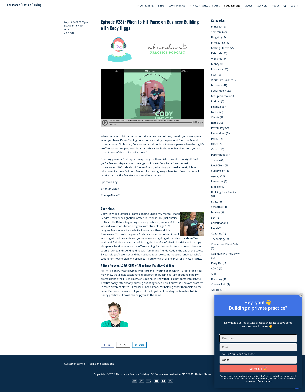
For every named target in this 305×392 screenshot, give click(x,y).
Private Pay (220, 128)
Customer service (74, 363)
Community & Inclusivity (225, 256)
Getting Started (222, 48)
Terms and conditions (101, 363)
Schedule (219, 207)
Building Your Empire (223, 194)
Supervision (220, 170)
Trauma (217, 160)
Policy (217, 139)
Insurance (219, 69)
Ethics (216, 201)
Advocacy (218, 290)
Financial (219, 106)
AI (214, 273)
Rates (217, 122)
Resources (219, 181)
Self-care (219, 32)
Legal (216, 228)
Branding (218, 279)
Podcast (217, 101)
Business (219, 85)
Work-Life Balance (224, 80)
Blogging (218, 37)
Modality (218, 187)
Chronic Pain (220, 284)
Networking (220, 133)
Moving (217, 212)
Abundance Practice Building (24, 4)
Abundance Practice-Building (156, 265)
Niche (217, 112)
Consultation (220, 223)
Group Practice (222, 96)
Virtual (217, 149)
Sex (215, 217)
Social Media (221, 90)
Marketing (220, 42)
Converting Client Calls (224, 246)
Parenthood (220, 154)
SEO (216, 74)
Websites (219, 58)
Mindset (219, 26)
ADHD (216, 268)
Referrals (219, 53)
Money (217, 64)
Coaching (218, 233)
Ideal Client (220, 165)
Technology (220, 239)
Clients (217, 117)
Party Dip (218, 263)
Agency (218, 176)
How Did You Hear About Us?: (237, 354)
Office (216, 144)
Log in (294, 5)
